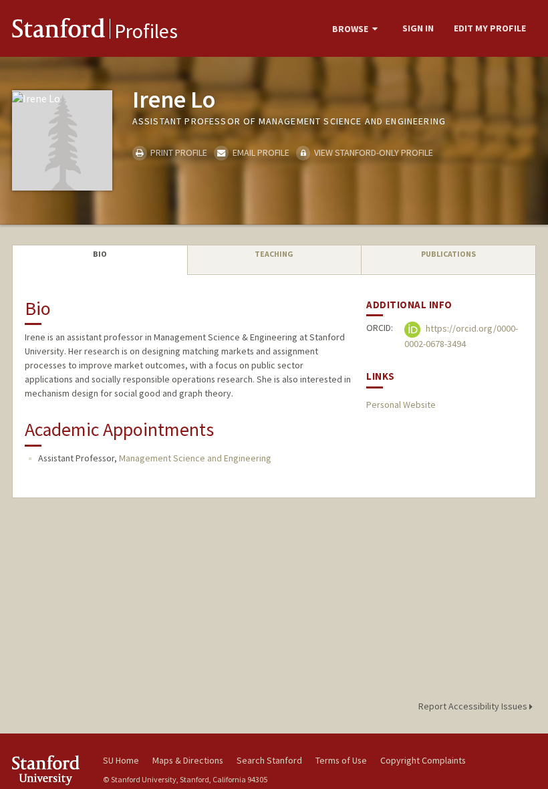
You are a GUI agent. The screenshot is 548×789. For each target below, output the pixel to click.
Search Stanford (269, 760)
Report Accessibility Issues (473, 706)
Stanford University (49, 770)
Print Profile (177, 152)
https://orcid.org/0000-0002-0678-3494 (461, 336)
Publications (448, 254)
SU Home (121, 760)
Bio (100, 254)
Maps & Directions (187, 760)
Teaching (274, 254)
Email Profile (260, 152)
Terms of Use (341, 760)
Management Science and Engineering (195, 458)
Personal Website (401, 405)
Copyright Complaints (423, 760)
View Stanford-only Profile (372, 152)
